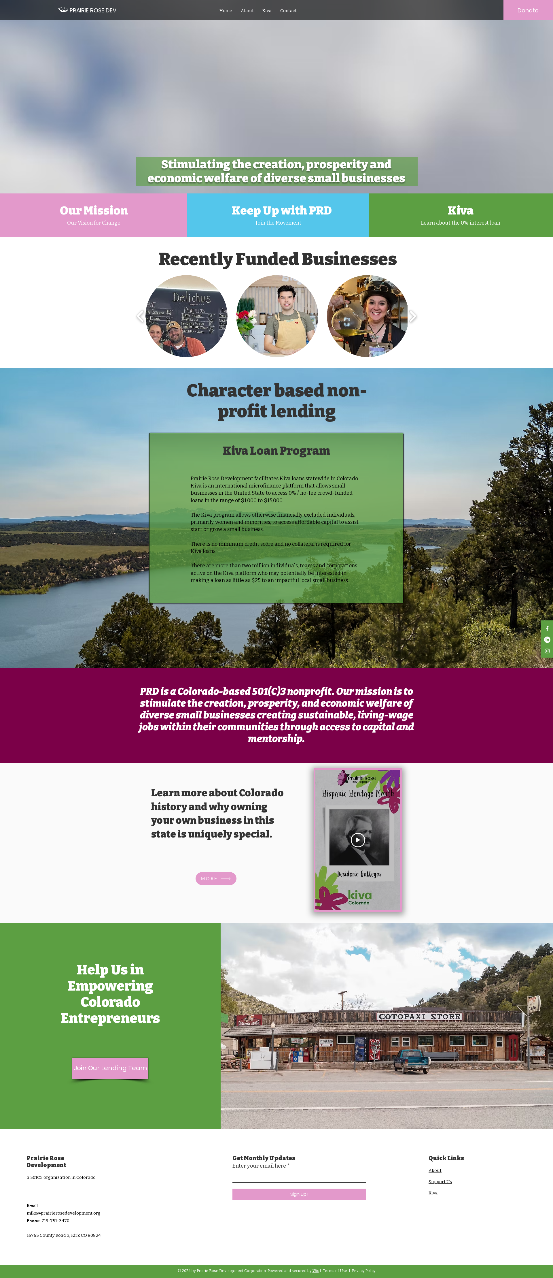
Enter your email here (259, 1165)
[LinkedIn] (547, 640)
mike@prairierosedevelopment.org (64, 1213)
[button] (186, 316)
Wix (316, 1270)
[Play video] (358, 840)
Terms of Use (335, 1270)
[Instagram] (547, 651)
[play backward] (140, 316)
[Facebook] (547, 628)
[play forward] (412, 316)
